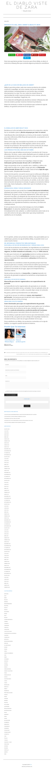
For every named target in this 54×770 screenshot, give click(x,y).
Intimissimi (6, 659)
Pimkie (5, 696)
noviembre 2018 (7, 450)
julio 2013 (6, 577)
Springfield (6, 724)
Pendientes (6, 690)
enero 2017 (6, 494)
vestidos (6, 746)
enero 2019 (6, 446)
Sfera (5, 716)
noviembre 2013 (7, 569)
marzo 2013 (6, 585)
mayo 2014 (6, 557)
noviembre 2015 (7, 521)
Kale (31, 764)
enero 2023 (6, 442)
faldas (5, 649)
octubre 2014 (7, 547)
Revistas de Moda (7, 710)
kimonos (6, 661)
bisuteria (6, 605)
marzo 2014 (6, 561)
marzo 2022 (6, 444)
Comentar (7, 381)
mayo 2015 (6, 533)
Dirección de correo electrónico (12, 370)
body (5, 615)
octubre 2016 (7, 500)
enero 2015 (6, 541)
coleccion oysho (8, 631)
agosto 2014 (6, 551)
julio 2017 (6, 482)
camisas (6, 621)
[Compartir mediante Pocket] (19, 55)
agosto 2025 (6, 429)
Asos (5, 595)
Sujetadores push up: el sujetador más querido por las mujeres (32, 354)
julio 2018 (6, 458)
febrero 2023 (7, 440)
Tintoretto (6, 734)
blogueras (6, 611)
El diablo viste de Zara (27, 5)
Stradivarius (6, 726)
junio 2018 (6, 460)
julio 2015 (6, 529)
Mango (5, 666)
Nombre (7, 364)
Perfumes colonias (8, 692)
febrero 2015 (7, 539)
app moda (6, 593)
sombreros (6, 722)
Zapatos (6, 751)
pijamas (5, 694)
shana (5, 718)
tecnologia (6, 730)
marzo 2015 (6, 537)
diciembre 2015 (7, 519)
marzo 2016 (6, 514)
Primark (6, 700)
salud (5, 712)
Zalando (6, 748)
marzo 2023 (6, 438)
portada (6, 698)
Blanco (6, 607)
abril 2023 (6, 436)
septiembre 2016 (7, 502)
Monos (5, 676)
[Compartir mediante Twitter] (27, 58)
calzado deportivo (8, 619)
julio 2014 (6, 553)
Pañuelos (6, 686)
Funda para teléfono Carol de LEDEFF (12, 418)
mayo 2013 (6, 581)
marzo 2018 (6, 466)
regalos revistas (7, 708)
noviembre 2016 (7, 498)
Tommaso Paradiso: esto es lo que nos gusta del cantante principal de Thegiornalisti (27, 352)
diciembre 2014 (7, 543)
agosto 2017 (6, 480)
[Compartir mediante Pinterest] (42, 55)
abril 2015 (6, 535)
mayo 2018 (6, 462)
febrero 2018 (7, 468)
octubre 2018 (7, 452)
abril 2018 (6, 464)
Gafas (5, 651)
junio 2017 (6, 484)
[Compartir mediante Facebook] (27, 55)
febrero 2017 (7, 492)
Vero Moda (6, 744)
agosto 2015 (6, 527)
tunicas (6, 740)
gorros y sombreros (8, 653)
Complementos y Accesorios (10, 633)
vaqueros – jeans (8, 742)
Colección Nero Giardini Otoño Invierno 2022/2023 (14, 422)
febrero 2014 (7, 563)
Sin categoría (11, 345)
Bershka (6, 601)
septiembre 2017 (7, 478)
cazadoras (6, 625)
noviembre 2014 (7, 545)
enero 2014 (6, 565)
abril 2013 (6, 583)
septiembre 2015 (7, 525)
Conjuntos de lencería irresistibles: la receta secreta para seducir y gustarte (20, 414)
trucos (5, 738)
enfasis (5, 647)
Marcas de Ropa (7, 668)
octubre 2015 (7, 523)
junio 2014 (6, 555)
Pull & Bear (6, 704)
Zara (5, 753)
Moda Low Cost (7, 674)
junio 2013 (6, 579)
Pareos (5, 688)
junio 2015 (6, 531)
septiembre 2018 (7, 454)
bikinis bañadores (8, 603)
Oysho (5, 680)
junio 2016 (6, 508)
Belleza (6, 599)
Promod (6, 702)
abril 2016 (6, 512)
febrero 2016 (7, 516)
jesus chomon (9, 344)
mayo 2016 (6, 510)
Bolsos (5, 617)
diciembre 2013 (7, 567)
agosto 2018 (6, 456)
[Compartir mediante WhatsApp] (11, 55)
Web (6, 375)
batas (5, 597)
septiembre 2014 (7, 549)
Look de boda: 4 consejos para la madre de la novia (15, 416)
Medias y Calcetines (8, 670)
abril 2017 (6, 488)
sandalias (6, 714)
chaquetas (6, 629)
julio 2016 (6, 506)
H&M (5, 655)
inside (5, 657)
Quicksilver (6, 706)
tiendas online (7, 732)
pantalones (6, 684)
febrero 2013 (7, 587)
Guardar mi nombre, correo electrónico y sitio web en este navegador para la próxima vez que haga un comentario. (23, 391)
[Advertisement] (27, 74)
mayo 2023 (6, 434)
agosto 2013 (6, 575)
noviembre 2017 (7, 474)
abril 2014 (6, 559)
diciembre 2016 (7, 496)
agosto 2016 (6, 504)
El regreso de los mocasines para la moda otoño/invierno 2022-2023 (18, 420)
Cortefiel (6, 635)
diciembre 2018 (7, 448)
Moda (5, 672)
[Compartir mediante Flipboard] (34, 55)
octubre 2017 (7, 476)
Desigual (6, 643)
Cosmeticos (6, 637)
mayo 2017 (6, 486)
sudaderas (6, 728)
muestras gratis (7, 678)
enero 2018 (6, 470)
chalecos (6, 627)
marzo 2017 (6, 490)
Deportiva (6, 639)
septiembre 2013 (7, 573)
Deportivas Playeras (8, 641)
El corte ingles (7, 645)
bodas (5, 613)
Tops (5, 736)
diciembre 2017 (7, 472)
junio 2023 (6, 432)
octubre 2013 (7, 571)
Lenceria (6, 664)
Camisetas (6, 623)
